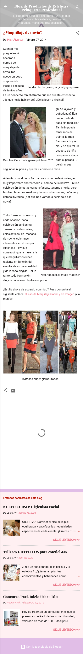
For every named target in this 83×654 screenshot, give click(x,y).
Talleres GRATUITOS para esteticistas (35, 551)
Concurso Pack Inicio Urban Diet (30, 596)
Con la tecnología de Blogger (44, 646)
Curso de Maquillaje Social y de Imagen (49, 294)
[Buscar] (77, 8)
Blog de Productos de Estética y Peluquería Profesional (41, 7)
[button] (77, 33)
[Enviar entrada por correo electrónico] (13, 392)
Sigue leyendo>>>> (66, 540)
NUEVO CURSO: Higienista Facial (31, 507)
